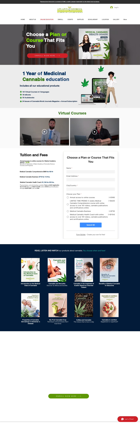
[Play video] (44, 131)
